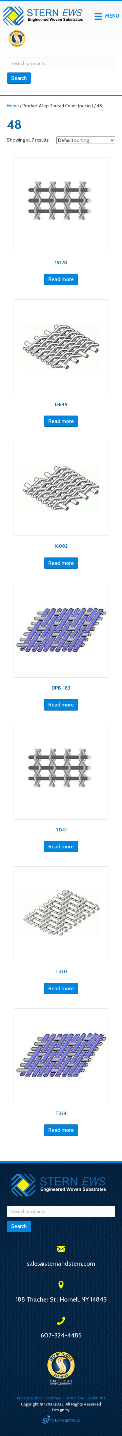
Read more (61, 279)
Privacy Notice (30, 1397)
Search (19, 78)
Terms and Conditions (85, 1397)
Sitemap (53, 1397)
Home (13, 105)
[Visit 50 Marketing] (61, 1419)
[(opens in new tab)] (16, 40)
